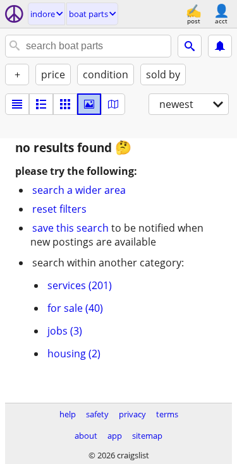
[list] (17, 104)
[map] (113, 104)
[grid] (65, 104)
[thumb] (41, 104)
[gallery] (89, 104)
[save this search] (220, 46)
